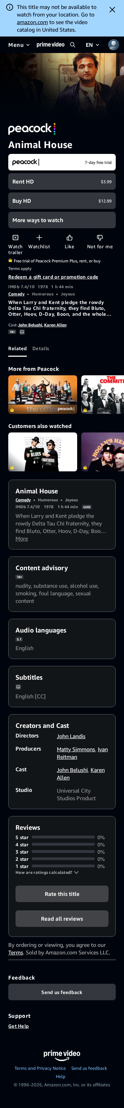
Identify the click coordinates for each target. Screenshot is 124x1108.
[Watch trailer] (15, 237)
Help (60, 1076)
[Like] (69, 237)
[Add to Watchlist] (39, 237)
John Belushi (30, 324)
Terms (15, 952)
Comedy (16, 293)
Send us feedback (89, 1068)
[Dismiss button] (112, 9)
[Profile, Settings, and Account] (113, 45)
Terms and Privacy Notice (40, 1068)
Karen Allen (55, 324)
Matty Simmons (76, 749)
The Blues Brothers (42, 451)
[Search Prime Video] (72, 45)
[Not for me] (100, 237)
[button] (47, 872)
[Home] (50, 45)
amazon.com (32, 22)
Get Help (18, 1026)
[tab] (17, 348)
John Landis (71, 736)
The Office (42, 394)
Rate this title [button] (62, 893)
